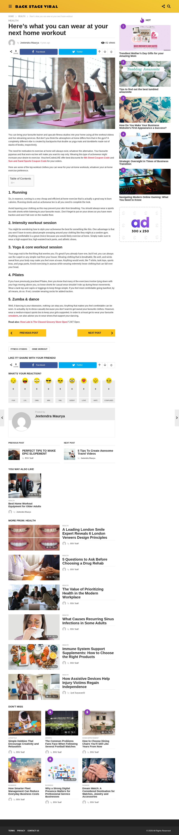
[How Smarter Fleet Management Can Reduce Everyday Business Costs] (24, 770)
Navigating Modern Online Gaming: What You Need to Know (143, 198)
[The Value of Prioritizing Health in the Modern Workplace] (34, 597)
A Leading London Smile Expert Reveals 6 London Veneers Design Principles (84, 533)
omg (37, 400)
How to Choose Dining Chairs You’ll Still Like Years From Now (95, 744)
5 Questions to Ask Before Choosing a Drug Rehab (84, 561)
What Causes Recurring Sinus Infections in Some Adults (88, 621)
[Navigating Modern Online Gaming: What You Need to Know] (145, 181)
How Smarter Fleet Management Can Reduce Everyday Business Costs (23, 791)
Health (13, 20)
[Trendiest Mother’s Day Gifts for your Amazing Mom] (145, 38)
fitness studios (19, 349)
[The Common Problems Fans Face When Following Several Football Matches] (61, 723)
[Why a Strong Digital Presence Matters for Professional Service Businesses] (61, 770)
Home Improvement (90, 738)
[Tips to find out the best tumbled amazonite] (145, 74)
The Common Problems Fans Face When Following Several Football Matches (61, 744)
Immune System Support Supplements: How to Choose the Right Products (88, 653)
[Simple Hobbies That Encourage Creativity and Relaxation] (24, 723)
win (48, 400)
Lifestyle (12, 738)
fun (13, 400)
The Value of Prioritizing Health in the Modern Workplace (82, 593)
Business (12, 785)
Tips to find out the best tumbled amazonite (138, 90)
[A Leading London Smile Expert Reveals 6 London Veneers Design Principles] (34, 538)
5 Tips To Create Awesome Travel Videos (95, 452)
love (84, 400)
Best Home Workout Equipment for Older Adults (24, 505)
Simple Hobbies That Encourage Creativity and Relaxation (23, 744)
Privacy (21, 831)
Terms (11, 831)
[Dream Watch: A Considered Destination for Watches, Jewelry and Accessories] (98, 770)
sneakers (13, 316)
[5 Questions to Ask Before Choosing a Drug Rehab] (34, 567)
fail (60, 400)
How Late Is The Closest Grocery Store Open (44, 322)
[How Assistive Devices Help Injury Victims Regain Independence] (34, 687)
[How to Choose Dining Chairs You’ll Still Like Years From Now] (98, 723)
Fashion (85, 785)
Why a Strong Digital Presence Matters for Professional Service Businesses (57, 792)
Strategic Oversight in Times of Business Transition (143, 162)
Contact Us (33, 831)
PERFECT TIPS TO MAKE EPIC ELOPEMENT (39, 452)
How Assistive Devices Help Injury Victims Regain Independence (86, 683)
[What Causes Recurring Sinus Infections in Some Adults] (34, 627)
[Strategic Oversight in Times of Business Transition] (145, 145)
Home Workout (39, 349)
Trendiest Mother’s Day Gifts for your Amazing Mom (141, 54)
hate (95, 400)
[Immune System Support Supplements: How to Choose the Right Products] (34, 657)
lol (25, 400)
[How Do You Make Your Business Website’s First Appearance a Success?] (145, 110)
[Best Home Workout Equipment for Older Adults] (24, 485)
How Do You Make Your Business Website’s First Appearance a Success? (143, 126)
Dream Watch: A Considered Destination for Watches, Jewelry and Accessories (98, 792)
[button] (10, 6)
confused (108, 400)
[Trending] (50, 712)
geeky (72, 400)
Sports (48, 738)
